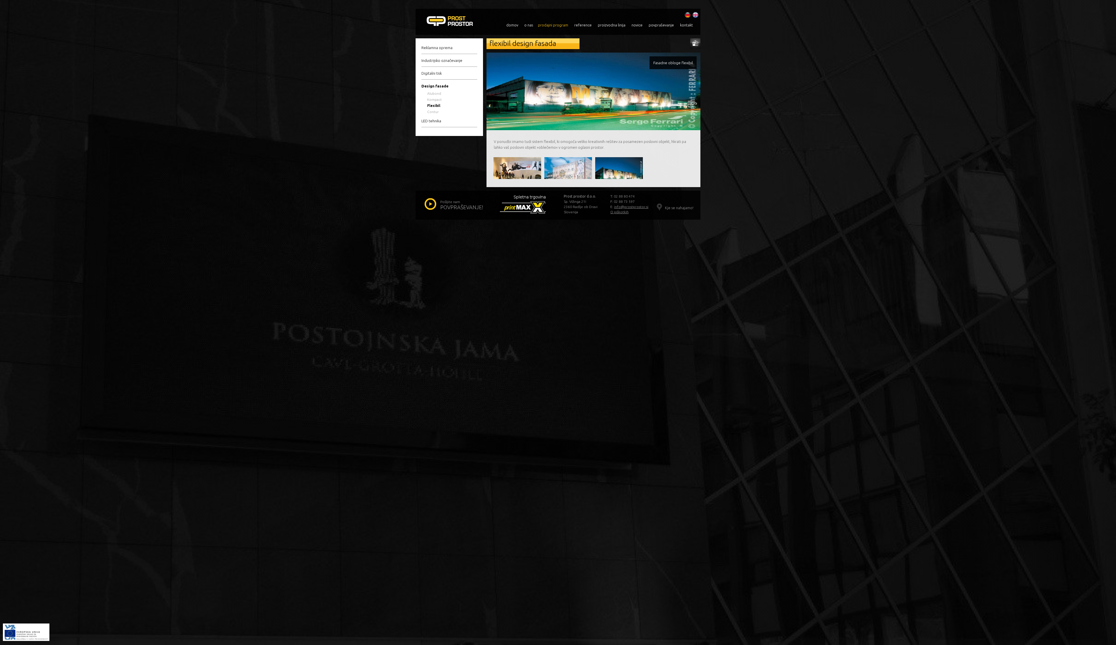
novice (637, 25)
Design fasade (434, 86)
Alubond (434, 93)
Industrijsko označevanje (441, 60)
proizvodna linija (611, 25)
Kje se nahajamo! (679, 208)
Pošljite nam (461, 205)
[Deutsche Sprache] (688, 13)
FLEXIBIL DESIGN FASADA (458, 21)
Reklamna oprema (437, 48)
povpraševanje (661, 25)
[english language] (695, 13)
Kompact (434, 99)
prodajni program (553, 25)
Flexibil (433, 105)
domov (512, 25)
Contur (433, 112)
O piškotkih (619, 212)
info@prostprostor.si (631, 207)
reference (583, 25)
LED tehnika (431, 121)
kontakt (686, 25)
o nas (528, 25)
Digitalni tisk (431, 73)
